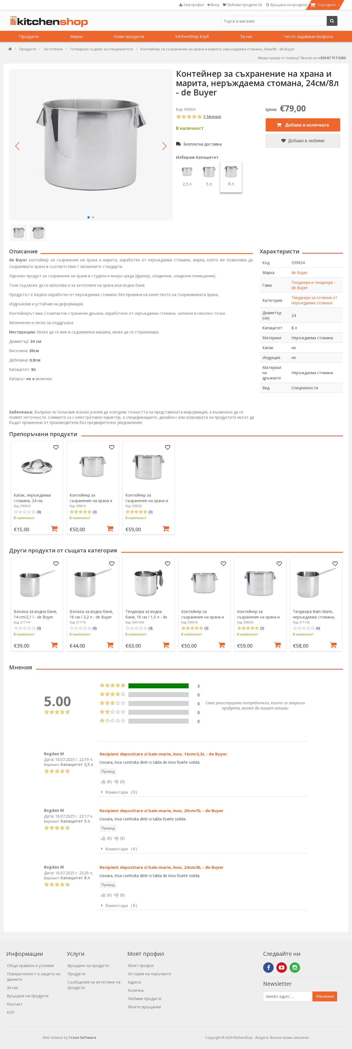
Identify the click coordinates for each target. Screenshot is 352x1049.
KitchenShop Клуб (192, 36)
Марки (76, 36)
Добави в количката (306, 125)
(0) (39, 511)
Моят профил (141, 965)
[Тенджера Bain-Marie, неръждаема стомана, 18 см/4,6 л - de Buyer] (316, 583)
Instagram (295, 967)
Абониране (325, 996)
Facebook (268, 967)
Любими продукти (144, 998)
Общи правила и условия (30, 965)
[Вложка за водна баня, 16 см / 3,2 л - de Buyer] (93, 583)
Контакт (15, 1004)
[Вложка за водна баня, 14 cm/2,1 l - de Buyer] (37, 583)
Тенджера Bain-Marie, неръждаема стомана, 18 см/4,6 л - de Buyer (314, 617)
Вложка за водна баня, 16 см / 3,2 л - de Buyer (91, 614)
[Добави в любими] (56, 447)
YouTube (281, 967)
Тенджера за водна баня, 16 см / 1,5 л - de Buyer (146, 617)
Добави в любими (305, 140)
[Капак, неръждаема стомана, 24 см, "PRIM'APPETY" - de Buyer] (37, 466)
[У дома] (10, 50)
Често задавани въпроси (308, 36)
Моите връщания (144, 1006)
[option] (37, 487)
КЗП (10, 1012)
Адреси (134, 982)
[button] (17, 146)
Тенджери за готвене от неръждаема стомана (314, 300)
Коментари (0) (122, 792)
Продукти (29, 36)
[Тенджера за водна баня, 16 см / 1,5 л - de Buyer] (148, 583)
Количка (136, 990)
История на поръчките (149, 973)
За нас (246, 36)
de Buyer (299, 272)
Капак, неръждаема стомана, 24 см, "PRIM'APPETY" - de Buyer (32, 503)
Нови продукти (129, 36)
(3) (95, 511)
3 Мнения (212, 116)
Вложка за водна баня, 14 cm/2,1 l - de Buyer (35, 614)
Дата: (49, 759)
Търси (332, 21)
